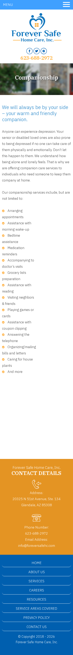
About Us (36, 572)
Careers (36, 590)
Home (37, 563)
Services (36, 581)
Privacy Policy (36, 617)
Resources (36, 599)
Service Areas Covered (36, 608)
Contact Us (37, 627)
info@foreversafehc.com (36, 545)
